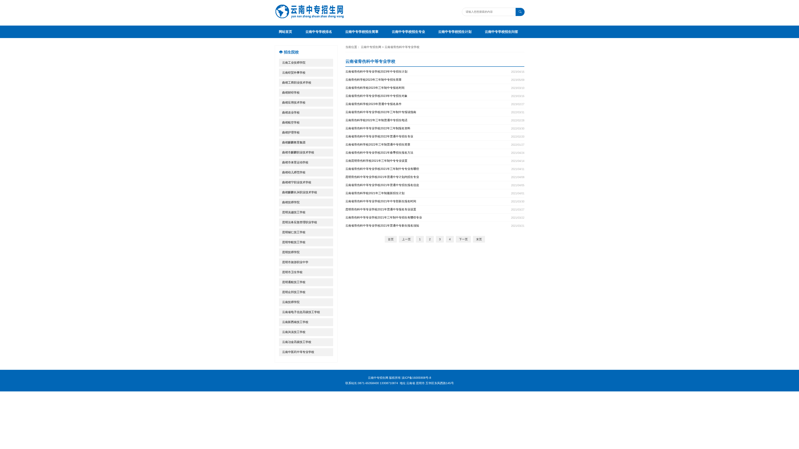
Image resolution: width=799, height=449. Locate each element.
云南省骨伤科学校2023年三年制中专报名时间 (434, 88)
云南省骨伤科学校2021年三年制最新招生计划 (434, 193)
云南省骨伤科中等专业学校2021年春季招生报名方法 (434, 152)
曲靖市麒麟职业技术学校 (298, 152)
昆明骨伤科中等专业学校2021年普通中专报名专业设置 (434, 209)
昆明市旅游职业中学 (295, 262)
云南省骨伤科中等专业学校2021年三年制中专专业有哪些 (434, 169)
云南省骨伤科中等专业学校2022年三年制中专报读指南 (434, 112)
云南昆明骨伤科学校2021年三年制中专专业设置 (434, 161)
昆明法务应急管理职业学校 (299, 222)
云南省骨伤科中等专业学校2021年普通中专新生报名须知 (434, 225)
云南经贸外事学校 (293, 72)
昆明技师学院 (291, 252)
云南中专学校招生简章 (361, 31)
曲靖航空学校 (291, 122)
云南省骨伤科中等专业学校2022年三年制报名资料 (434, 128)
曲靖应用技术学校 (293, 102)
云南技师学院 (291, 302)
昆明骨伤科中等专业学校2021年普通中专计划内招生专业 (434, 177)
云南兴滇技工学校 (293, 332)
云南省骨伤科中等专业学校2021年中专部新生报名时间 (434, 201)
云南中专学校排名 (318, 31)
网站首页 (285, 31)
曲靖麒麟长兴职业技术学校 (299, 192)
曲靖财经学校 (291, 92)
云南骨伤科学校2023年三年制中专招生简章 (434, 79)
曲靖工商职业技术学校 (296, 82)
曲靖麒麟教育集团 (293, 142)
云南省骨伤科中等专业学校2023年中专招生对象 (434, 96)
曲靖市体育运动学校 (295, 162)
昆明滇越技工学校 (293, 212)
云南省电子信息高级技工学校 (301, 312)
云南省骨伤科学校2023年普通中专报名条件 (434, 104)
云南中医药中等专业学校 (298, 352)
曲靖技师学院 (291, 202)
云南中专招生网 (371, 47)
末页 (479, 239)
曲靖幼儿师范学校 (293, 172)
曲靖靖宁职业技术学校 (296, 182)
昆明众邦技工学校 (293, 292)
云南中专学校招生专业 (408, 31)
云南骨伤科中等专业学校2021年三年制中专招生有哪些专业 (434, 217)
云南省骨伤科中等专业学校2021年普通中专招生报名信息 (434, 185)
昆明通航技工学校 (293, 282)
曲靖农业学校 (291, 112)
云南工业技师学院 (293, 62)
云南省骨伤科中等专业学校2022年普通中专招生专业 (434, 136)
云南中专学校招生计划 (454, 31)
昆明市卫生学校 (292, 272)
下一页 (463, 239)
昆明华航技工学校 (293, 242)
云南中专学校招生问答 (501, 31)
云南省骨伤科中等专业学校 (402, 47)
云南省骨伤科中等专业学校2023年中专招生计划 (434, 71)
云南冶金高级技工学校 (296, 342)
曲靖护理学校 (291, 132)
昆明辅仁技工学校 (293, 232)
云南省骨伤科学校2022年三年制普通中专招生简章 (434, 144)
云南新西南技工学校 (295, 322)
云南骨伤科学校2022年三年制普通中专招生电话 (434, 120)
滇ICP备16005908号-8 (416, 377)
